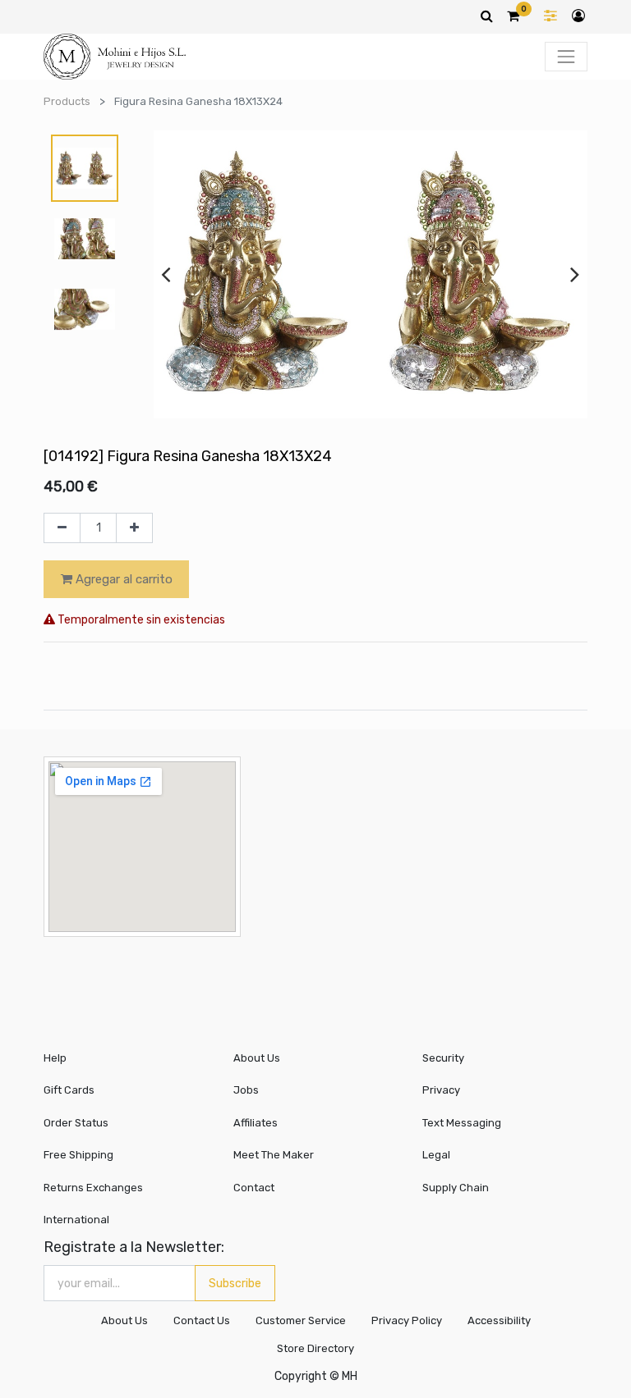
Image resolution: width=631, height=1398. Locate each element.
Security (443, 1058)
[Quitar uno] (62, 528)
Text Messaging (461, 1123)
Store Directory (315, 1348)
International (76, 1219)
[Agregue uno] (134, 528)
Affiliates (255, 1123)
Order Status (76, 1123)
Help (55, 1058)
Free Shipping (78, 1155)
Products (67, 101)
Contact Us (201, 1320)
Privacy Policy (406, 1320)
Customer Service (301, 1320)
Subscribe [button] (235, 1284)
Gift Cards (69, 1090)
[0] (513, 15)
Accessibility (499, 1320)
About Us (256, 1058)
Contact (253, 1187)
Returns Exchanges (93, 1187)
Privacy (441, 1090)
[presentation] (165, 274)
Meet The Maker (273, 1155)
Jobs (246, 1090)
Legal (436, 1155)
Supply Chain (455, 1187)
